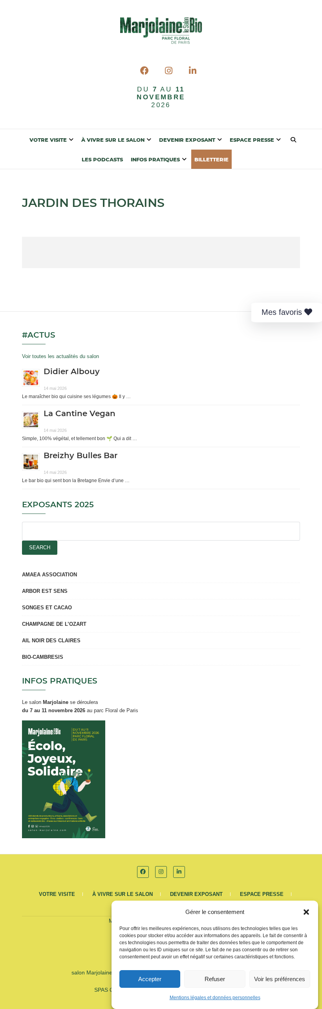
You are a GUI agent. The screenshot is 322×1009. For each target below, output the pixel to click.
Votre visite (48, 140)
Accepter (149, 979)
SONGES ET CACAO (47, 608)
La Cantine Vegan (79, 414)
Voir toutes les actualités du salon (60, 356)
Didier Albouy (72, 372)
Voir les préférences (279, 979)
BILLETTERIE (211, 160)
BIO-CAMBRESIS (42, 657)
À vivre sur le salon (113, 140)
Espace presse (252, 140)
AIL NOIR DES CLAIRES (51, 640)
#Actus (38, 335)
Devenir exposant (187, 140)
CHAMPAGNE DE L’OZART (54, 624)
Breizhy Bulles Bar (80, 456)
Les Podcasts (102, 160)
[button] (306, 912)
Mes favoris (283, 312)
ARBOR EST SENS (45, 591)
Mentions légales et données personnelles (215, 997)
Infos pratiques (155, 160)
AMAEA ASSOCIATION (49, 575)
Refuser (215, 979)
